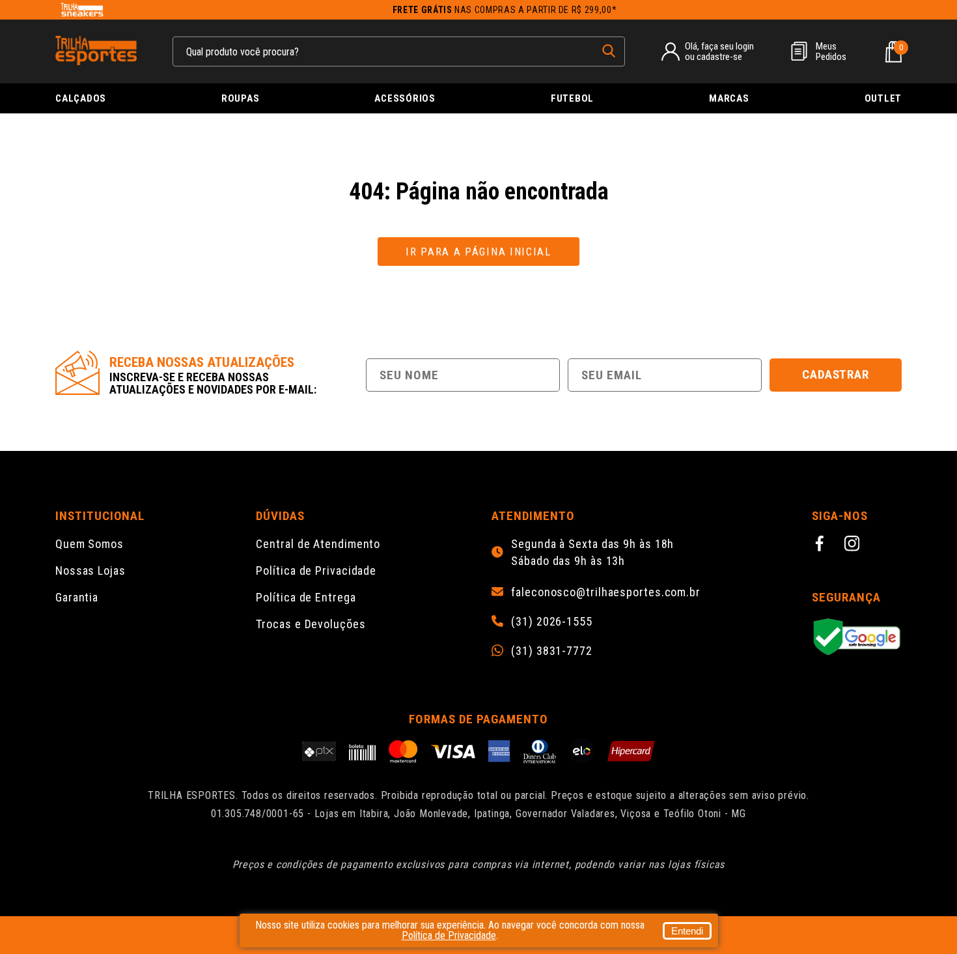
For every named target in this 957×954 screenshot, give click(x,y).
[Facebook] (821, 545)
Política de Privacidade (316, 570)
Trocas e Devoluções (310, 624)
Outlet (883, 98)
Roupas (240, 98)
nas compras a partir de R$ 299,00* (505, 10)
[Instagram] (854, 545)
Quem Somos (89, 544)
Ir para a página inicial (478, 251)
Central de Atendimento (318, 544)
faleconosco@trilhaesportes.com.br (605, 592)
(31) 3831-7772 (551, 651)
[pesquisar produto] (608, 50)
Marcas (729, 98)
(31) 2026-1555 (551, 621)
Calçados (80, 98)
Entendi (687, 930)
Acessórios (405, 98)
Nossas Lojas (90, 570)
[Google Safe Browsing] (857, 637)
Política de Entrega (305, 597)
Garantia (76, 597)
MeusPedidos (831, 51)
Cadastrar (836, 374)
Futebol (572, 98)
